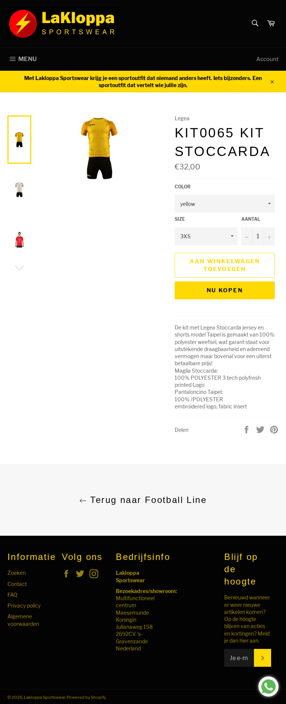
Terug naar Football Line (147, 500)
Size (180, 219)
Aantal (250, 219)
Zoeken (16, 573)
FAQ (12, 595)
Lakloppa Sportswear (44, 697)
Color (183, 186)
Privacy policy (24, 605)
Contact (17, 584)
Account (267, 59)
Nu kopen (225, 290)
